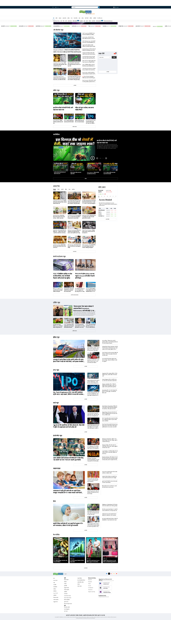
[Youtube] (116, 574)
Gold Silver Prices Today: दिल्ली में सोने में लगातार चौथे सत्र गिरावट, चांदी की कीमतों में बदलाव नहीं (59, 64)
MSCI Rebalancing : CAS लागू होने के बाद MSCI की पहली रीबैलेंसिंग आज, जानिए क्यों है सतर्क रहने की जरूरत (88, 42)
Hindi (56, 7)
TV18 (89, 583)
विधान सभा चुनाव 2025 (68, 603)
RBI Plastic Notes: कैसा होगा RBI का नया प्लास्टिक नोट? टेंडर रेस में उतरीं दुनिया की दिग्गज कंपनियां (89, 217)
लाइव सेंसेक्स (79, 578)
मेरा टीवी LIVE (99, 18)
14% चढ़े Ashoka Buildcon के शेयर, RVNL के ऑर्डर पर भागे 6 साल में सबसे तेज (89, 69)
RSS (114, 574)
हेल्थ (79, 18)
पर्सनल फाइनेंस (55, 599)
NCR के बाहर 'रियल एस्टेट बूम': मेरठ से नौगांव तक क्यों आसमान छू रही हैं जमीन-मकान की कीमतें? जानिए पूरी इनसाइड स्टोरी (74, 78)
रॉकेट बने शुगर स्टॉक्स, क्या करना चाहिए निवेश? (84, 109)
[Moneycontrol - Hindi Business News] (85, 12)
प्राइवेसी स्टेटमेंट (86, 615)
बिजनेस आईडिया (67, 599)
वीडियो (91, 18)
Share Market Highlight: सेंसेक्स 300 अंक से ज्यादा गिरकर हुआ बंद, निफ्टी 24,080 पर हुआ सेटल (88, 77)
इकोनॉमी (65, 585)
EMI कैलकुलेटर (66, 609)
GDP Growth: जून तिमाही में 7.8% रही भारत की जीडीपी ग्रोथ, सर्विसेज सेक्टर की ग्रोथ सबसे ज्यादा (88, 34)
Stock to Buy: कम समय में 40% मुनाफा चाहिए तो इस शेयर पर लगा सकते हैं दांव (88, 38)
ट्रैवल (83, 18)
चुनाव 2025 (66, 601)
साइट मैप (99, 615)
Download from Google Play (105, 583)
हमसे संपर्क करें (72, 615)
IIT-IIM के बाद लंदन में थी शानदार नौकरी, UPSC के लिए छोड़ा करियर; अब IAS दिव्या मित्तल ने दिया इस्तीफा (80, 326)
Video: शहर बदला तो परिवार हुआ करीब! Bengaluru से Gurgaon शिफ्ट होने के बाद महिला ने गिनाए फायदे (91, 326)
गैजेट (63, 20)
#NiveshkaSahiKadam (108, 20)
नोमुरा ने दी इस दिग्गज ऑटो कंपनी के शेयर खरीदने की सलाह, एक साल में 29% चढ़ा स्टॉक (74, 64)
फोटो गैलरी (86, 18)
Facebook (106, 574)
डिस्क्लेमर (80, 615)
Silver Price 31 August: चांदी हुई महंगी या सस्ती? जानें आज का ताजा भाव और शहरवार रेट (88, 231)
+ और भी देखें (107, 219)
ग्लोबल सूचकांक (98, 20)
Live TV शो (55, 593)
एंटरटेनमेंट (93, 20)
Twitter (109, 574)
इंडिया (69, 18)
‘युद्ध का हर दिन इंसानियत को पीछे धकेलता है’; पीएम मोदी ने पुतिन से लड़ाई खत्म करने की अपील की (88, 45)
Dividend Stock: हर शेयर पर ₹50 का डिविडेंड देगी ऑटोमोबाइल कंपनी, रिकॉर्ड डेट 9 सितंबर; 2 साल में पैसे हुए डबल (89, 49)
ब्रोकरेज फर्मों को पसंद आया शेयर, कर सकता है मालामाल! (79, 121)
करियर (96, 615)
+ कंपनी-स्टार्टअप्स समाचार (74, 294)
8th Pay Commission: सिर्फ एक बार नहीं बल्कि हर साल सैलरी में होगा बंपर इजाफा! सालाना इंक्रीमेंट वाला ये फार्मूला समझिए (74, 231)
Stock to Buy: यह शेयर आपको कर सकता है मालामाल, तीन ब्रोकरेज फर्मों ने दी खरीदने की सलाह (88, 73)
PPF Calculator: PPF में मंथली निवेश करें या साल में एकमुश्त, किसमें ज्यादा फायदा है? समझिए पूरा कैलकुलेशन (89, 246)
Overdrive (90, 589)
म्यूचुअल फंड (55, 601)
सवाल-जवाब (79, 586)
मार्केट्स (54, 588)
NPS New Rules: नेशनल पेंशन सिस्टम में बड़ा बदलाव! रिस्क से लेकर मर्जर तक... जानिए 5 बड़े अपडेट (59, 217)
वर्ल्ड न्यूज (56, 403)
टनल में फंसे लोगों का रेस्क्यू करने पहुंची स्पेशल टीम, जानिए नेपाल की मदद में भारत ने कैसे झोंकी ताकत (89, 57)
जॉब (84, 20)
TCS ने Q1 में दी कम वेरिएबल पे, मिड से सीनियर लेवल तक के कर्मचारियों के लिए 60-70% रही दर (91, 290)
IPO (71, 18)
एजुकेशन (81, 20)
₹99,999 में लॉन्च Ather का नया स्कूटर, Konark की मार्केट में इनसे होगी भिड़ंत (85, 276)
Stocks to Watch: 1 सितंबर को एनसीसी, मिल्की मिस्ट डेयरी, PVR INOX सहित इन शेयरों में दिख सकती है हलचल (67, 51)
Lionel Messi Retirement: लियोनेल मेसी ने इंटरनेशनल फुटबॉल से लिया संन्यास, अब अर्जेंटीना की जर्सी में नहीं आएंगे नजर (59, 78)
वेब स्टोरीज (75, 18)
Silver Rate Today (67, 597)
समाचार (60, 18)
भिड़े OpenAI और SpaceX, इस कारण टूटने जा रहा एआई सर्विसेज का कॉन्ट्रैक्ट (58, 290)
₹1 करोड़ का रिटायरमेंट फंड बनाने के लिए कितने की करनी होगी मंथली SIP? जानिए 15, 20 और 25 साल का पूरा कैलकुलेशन (89, 202)
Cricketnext (90, 587)
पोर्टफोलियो (55, 586)
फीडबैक (77, 615)
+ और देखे (74, 85)
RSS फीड (103, 615)
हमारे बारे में (68, 615)
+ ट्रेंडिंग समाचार (74, 330)
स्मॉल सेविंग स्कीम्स (80, 582)
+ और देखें (107, 71)
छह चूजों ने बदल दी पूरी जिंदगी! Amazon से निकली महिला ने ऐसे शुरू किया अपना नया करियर (57, 326)
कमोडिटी (94, 18)
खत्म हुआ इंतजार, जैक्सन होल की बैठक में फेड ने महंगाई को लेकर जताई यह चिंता (69, 290)
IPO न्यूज (56, 370)
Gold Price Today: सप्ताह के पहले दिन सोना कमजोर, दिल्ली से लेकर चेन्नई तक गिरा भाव (59, 246)
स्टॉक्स (65, 583)
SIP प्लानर (66, 611)
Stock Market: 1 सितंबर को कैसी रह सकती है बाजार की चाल (58, 122)
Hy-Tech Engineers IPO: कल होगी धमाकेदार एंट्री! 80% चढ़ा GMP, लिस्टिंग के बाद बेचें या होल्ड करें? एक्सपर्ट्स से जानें (91, 122)
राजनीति (54, 584)
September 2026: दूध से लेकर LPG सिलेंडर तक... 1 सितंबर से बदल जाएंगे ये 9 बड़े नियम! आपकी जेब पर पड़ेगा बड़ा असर (59, 231)
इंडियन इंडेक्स (75, 20)
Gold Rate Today (67, 595)
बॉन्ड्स (78, 584)
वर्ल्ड (61, 20)
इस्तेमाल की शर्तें (91, 615)
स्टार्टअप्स (65, 593)
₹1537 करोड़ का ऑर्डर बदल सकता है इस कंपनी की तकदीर (69, 121)
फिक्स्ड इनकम (55, 597)
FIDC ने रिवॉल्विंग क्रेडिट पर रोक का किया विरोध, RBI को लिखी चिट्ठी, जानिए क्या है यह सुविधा (89, 65)
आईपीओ (65, 591)
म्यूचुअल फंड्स (66, 587)
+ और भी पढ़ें (74, 251)
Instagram (111, 574)
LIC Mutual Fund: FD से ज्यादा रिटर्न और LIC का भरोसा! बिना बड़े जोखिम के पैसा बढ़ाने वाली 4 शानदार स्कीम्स (74, 217)
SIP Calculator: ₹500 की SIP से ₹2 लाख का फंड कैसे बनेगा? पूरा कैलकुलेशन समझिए (74, 246)
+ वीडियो (85, 178)
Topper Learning (91, 591)
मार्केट (56, 18)
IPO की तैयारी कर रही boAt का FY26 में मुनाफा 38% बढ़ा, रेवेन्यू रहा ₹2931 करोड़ (80, 290)
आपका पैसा (64, 18)
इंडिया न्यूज (56, 337)
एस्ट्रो (87, 20)
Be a (93, 13)
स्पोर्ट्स (90, 20)
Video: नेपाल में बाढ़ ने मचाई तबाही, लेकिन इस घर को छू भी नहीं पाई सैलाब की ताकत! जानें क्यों (69, 326)
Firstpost (90, 581)
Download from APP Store (105, 588)
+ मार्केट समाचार (74, 126)
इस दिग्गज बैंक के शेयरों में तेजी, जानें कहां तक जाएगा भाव (63, 109)
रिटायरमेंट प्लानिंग (67, 607)
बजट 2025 (55, 580)
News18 (90, 579)
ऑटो (66, 20)
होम (53, 18)
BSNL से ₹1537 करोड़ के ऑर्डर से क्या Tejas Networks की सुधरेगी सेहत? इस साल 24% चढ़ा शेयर (88, 61)
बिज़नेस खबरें (66, 579)
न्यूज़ (54, 582)
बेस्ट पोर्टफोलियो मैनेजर (81, 580)
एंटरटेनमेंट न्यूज (57, 435)
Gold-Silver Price (56, 20)
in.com (89, 585)
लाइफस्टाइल (70, 20)
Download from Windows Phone (105, 592)
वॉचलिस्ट (55, 591)
